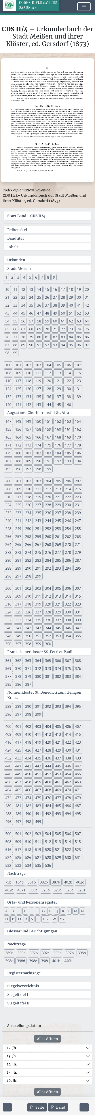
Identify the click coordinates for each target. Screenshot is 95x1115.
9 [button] (54, 277)
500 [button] (8, 833)
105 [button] (58, 365)
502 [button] (28, 833)
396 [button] (8, 714)
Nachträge (16, 873)
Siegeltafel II (18, 1003)
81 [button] (47, 337)
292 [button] (48, 568)
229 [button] (58, 504)
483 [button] (38, 805)
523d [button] (69, 890)
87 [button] (7, 345)
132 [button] (8, 396)
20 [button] (87, 289)
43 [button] (7, 313)
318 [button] (28, 604)
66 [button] (15, 329)
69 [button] (39, 329)
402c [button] (80, 882)
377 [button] (8, 676)
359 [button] (38, 643)
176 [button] (58, 445)
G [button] (43, 911)
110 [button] (28, 372)
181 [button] (28, 453)
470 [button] (68, 789)
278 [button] (68, 552)
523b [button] (46, 890)
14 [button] (39, 289)
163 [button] (8, 437)
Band (60, 1107)
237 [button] (58, 512)
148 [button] (18, 421)
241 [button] (18, 520)
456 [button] (8, 782)
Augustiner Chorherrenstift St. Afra (38, 412)
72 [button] (63, 329)
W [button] (54, 919)
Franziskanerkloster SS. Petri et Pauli (39, 652)
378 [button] (18, 676)
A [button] (6, 911)
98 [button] (7, 352)
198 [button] (38, 469)
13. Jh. (12, 1056)
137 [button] (58, 396)
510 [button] (28, 841)
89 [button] (23, 345)
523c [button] (57, 890)
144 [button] (48, 404)
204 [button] (48, 481)
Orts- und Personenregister (32, 902)
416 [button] (8, 742)
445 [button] (58, 766)
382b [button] (44, 882)
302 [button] (28, 588)
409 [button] (18, 734)
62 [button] (71, 321)
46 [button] (31, 313)
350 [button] (28, 635)
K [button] (63, 911)
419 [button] (38, 742)
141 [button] (18, 404)
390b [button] (21, 952)
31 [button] (87, 297)
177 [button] (68, 445)
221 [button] (58, 497)
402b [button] (68, 882)
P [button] (13, 919)
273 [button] (18, 552)
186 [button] (78, 453)
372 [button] (38, 668)
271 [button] (78, 544)
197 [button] (28, 469)
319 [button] (38, 604)
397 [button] (18, 714)
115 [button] (78, 372)
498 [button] (28, 821)
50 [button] (63, 313)
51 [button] (71, 313)
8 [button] (48, 277)
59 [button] (47, 321)
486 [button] (68, 805)
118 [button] (28, 380)
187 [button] (8, 461)
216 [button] (8, 497)
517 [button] (18, 849)
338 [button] (68, 620)
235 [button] (38, 512)
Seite (39, 1107)
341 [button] (18, 628)
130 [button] (68, 388)
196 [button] (18, 469)
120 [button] (48, 380)
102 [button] (28, 365)
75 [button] (87, 329)
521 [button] (58, 849)
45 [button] (23, 313)
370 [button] (18, 668)
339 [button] (78, 620)
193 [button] (68, 461)
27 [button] (55, 297)
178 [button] (78, 445)
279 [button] (78, 552)
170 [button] (78, 437)
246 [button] (68, 520)
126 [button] (28, 388)
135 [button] (38, 396)
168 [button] (58, 437)
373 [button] (48, 668)
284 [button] (48, 560)
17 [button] (63, 289)
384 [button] (78, 676)
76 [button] (7, 337)
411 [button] (38, 734)
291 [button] (38, 568)
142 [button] (28, 404)
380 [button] (38, 676)
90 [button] (31, 345)
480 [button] (8, 805)
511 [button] (38, 841)
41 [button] (79, 305)
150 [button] (38, 421)
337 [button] (58, 620)
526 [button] (28, 857)
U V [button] (46, 919)
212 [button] (48, 489)
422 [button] (68, 742)
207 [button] (78, 481)
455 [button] (78, 774)
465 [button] (18, 789)
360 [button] (48, 643)
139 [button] (78, 396)
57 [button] (31, 321)
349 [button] (18, 635)
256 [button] (8, 536)
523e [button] (82, 890)
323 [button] (78, 604)
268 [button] (48, 544)
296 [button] (8, 576)
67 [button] (23, 329)
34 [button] (23, 305)
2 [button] (12, 277)
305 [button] (58, 588)
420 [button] (48, 742)
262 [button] (68, 536)
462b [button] (9, 890)
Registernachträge (24, 973)
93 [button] (55, 345)
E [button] (31, 911)
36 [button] (39, 305)
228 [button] (48, 504)
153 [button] (68, 421)
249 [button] (18, 528)
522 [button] (68, 849)
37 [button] (47, 305)
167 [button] (48, 437)
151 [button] (48, 421)
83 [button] (63, 337)
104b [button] (19, 882)
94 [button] (63, 345)
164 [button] (18, 437)
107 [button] (78, 365)
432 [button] (8, 758)
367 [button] (68, 660)
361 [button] (8, 660)
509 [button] (18, 841)
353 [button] (58, 635)
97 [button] (87, 345)
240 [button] (8, 520)
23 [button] (23, 297)
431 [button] (78, 750)
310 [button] (28, 596)
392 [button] (48, 706)
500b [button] (33, 890)
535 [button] (38, 865)
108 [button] (8, 372)
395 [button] (78, 706)
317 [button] (18, 604)
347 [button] (78, 628)
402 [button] (28, 726)
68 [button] (31, 329)
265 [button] (18, 544)
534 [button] (28, 865)
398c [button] (9, 960)
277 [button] (58, 552)
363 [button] (28, 660)
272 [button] (8, 552)
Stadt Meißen (19, 268)
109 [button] (18, 372)
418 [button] (28, 742)
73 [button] (71, 329)
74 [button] (79, 329)
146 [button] (68, 404)
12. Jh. (12, 1048)
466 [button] (28, 789)
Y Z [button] (62, 919)
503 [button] (38, 833)
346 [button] (68, 628)
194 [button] (78, 461)
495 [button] (78, 813)
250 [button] (28, 528)
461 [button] (58, 782)
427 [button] (38, 750)
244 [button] (48, 520)
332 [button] (8, 620)
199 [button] (48, 469)
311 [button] (38, 596)
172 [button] (18, 445)
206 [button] (68, 481)
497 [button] (18, 821)
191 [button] (48, 461)
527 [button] (38, 857)
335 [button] (38, 620)
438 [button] (68, 758)
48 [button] (47, 313)
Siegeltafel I (17, 994)
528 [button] (48, 857)
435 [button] (38, 758)
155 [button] (8, 429)
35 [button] (31, 305)
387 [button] (28, 684)
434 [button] (28, 758)
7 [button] (42, 277)
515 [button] (78, 841)
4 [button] (24, 277)
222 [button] (68, 497)
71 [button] (55, 329)
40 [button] (71, 305)
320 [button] (48, 604)
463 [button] (78, 782)
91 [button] (39, 345)
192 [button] (58, 461)
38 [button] (55, 305)
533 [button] (18, 865)
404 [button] (48, 726)
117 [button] (18, 380)
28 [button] (63, 297)
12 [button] (23, 289)
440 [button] (8, 766)
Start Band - (26, 216)
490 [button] (28, 813)
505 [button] (58, 833)
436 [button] (48, 758)
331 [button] (78, 612)
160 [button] (58, 429)
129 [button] (58, 388)
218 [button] (28, 497)
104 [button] (48, 365)
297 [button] (18, 576)
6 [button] (36, 277)
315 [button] (78, 596)
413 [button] (58, 734)
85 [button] (79, 337)
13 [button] (31, 289)
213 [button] (58, 489)
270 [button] (68, 544)
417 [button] (18, 742)
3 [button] (18, 277)
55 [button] (15, 321)
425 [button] (18, 750)
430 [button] (68, 750)
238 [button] (68, 512)
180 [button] (18, 453)
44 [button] (15, 313)
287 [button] (78, 560)
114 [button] (68, 372)
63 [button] (79, 321)
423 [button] (78, 742)
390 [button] (28, 706)
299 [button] (38, 576)
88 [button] (15, 345)
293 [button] (58, 568)
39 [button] (63, 305)
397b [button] (70, 952)
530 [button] (68, 857)
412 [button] (48, 734)
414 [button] (68, 734)
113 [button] (58, 372)
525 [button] (18, 857)
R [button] (26, 919)
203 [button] (38, 481)
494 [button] (68, 813)
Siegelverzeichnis (23, 986)
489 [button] (18, 813)
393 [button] (58, 706)
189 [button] (28, 461)
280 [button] (8, 560)
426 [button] (28, 750)
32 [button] (7, 305)
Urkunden (16, 260)
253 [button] (58, 528)
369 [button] (8, 668)
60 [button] (55, 321)
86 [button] (87, 337)
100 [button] (8, 365)
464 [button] (8, 789)
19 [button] (79, 289)
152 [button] (58, 421)
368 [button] (78, 660)
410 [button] (28, 734)
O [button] (6, 919)
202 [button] (28, 481)
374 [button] (58, 668)
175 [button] (48, 445)
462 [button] (68, 782)
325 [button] (18, 612)
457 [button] (18, 782)
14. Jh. (12, 1064)
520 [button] (48, 849)
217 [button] (18, 497)
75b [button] (8, 882)
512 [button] (48, 841)
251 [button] (38, 528)
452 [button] (48, 774)
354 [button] (68, 635)
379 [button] (28, 676)
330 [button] (68, 612)
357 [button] (18, 643)
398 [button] (28, 714)
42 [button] (87, 305)
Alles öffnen (47, 1039)
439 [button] (78, 758)
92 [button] (47, 345)
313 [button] (58, 596)
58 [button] (39, 321)
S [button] (32, 919)
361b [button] (32, 882)
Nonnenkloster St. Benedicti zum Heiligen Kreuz (44, 695)
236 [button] (48, 512)
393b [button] (57, 952)
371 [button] (28, 668)
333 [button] (18, 620)
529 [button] (58, 857)
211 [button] (38, 489)
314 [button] (68, 596)
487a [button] (21, 890)
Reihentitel (17, 230)
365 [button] (48, 660)
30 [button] (79, 297)
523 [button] (78, 849)
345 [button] (58, 628)
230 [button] (68, 504)
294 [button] (68, 568)
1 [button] (6, 277)
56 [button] (23, 321)
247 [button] (78, 520)
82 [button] (55, 337)
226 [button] (28, 504)
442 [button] (28, 766)
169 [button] (68, 437)
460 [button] (48, 782)
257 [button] (18, 536)
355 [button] (78, 635)
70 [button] (47, 329)
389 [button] (18, 706)
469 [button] (58, 789)
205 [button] (58, 481)
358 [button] (28, 643)
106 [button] (68, 365)
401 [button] (18, 726)
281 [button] (18, 560)
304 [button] (48, 588)
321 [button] (58, 604)
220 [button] (48, 497)
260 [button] (48, 536)
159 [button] (48, 429)
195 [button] (8, 469)
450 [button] (28, 774)
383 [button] (68, 676)
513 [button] (58, 841)
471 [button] (78, 789)
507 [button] (78, 833)
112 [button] (48, 372)
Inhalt (12, 247)
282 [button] (28, 560)
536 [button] (48, 865)
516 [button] (8, 849)
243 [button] (38, 520)
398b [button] (82, 952)
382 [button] (58, 676)
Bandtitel (15, 238)
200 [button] (8, 481)
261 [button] (58, 536)
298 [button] (28, 576)
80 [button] (39, 337)
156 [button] (18, 429)
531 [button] (78, 857)
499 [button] (38, 821)
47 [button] (39, 313)
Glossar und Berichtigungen (32, 931)
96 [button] (79, 345)
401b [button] (56, 960)
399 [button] (38, 714)
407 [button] (78, 726)
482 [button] (28, 805)
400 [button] (8, 726)
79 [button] (31, 337)
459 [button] (38, 782)
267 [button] (38, 544)
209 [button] (18, 489)
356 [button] (8, 643)
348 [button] (8, 635)
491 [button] (38, 813)
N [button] (82, 911)
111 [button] (38, 372)
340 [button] (8, 628)
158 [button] (38, 429)
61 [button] (63, 321)
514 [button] (68, 841)
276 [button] (48, 552)
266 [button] (28, 544)
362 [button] (18, 660)
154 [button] (78, 421)
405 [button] (58, 726)
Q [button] (19, 919)
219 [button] (38, 497)
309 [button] (18, 596)
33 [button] (15, 305)
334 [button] (28, 620)
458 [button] (28, 782)
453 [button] (58, 774)
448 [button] (8, 774)
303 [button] (38, 588)
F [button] (37, 911)
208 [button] (8, 489)
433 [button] (18, 758)
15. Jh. (12, 1072)
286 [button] (68, 560)
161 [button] (68, 429)
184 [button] (58, 453)
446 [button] (68, 766)
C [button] (19, 911)
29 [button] (71, 297)
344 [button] (48, 628)
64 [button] (87, 321)
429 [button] (58, 750)
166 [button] (38, 437)
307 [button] (78, 588)
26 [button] (47, 297)
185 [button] (68, 453)
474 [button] (28, 797)
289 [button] (18, 568)
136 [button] (48, 396)
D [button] (25, 911)
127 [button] (38, 388)
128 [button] (48, 388)
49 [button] (55, 313)
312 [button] (48, 596)
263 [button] (78, 536)
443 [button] (38, 766)
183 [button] (48, 453)
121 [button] (58, 380)
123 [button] (78, 380)
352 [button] (48, 635)
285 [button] (58, 560)
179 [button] (8, 453)
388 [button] (8, 706)
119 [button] (38, 380)
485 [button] (58, 805)
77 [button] (15, 337)
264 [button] (8, 544)
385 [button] (8, 684)
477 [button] (58, 797)
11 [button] (15, 289)
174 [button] (38, 445)
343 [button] (38, 628)
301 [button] (18, 588)
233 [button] (18, 512)
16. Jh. (12, 1080)
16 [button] (55, 289)
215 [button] (78, 489)
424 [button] (8, 750)
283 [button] (38, 560)
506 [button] (68, 833)
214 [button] (68, 489)
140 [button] (8, 404)
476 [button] (48, 797)
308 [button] (8, 596)
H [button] (50, 911)
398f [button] (44, 960)
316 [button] (8, 604)
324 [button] (8, 612)
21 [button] (7, 297)
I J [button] (56, 911)
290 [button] (28, 568)
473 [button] (18, 797)
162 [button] (78, 429)
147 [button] (8, 421)
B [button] (12, 911)
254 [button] (68, 528)
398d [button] (21, 960)
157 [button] (28, 429)
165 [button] (28, 437)
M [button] (75, 911)
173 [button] (28, 445)
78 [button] (23, 337)
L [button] (69, 911)
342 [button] (28, 628)
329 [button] (58, 612)
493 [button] (58, 813)
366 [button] (58, 660)
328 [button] (48, 612)
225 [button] (18, 504)
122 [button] (68, 380)
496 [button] (8, 821)
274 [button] (28, 552)
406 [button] (68, 726)
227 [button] (38, 504)
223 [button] (78, 497)
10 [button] (7, 289)
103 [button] (38, 365)
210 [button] (28, 489)
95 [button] (71, 345)
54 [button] (7, 321)
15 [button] (47, 289)
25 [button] (39, 297)
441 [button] (18, 766)
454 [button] (68, 774)
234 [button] (28, 512)
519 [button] (38, 849)
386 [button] (18, 684)
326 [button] (28, 612)
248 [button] (8, 528)
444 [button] (48, 766)
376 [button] (78, 668)
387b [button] (56, 882)
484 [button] (48, 805)
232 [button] (8, 512)
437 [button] (58, 758)
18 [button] (71, 289)
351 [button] (38, 635)
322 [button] (68, 604)
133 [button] (18, 396)
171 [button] (8, 445)
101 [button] (18, 365)
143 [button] (38, 404)
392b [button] (34, 952)
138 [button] (68, 396)
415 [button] (78, 734)
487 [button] (78, 805)
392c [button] (45, 952)
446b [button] (68, 960)
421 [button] (58, 742)
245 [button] (58, 520)
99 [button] (15, 352)
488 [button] (8, 813)
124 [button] (8, 388)
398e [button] (33, 960)
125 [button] (18, 388)
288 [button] (8, 568)
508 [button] (8, 841)
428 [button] (48, 750)
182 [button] (38, 453)
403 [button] (38, 726)
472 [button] (8, 797)
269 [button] (58, 544)
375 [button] (68, 668)
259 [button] (38, 536)
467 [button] (38, 789)
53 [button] (87, 313)
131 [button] (78, 388)
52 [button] (79, 313)
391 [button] (38, 706)
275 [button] (38, 552)
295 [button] (78, 568)
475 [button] (38, 797)
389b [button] (9, 952)
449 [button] (18, 774)
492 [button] (48, 813)
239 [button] (78, 512)
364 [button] (38, 660)
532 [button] (8, 865)
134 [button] (28, 396)
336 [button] (48, 620)
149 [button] (28, 421)
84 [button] (71, 337)
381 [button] (48, 676)
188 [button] (18, 461)
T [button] (38, 919)
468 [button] (48, 789)
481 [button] (18, 805)
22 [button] (15, 297)
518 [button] (28, 849)
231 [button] (78, 504)
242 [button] (28, 520)
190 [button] (38, 461)
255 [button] (78, 528)
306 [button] (68, 588)
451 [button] (38, 774)
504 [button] (48, 833)
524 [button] (8, 857)
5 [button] (30, 277)
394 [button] (68, 706)
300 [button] (8, 588)
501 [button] (18, 833)
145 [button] (58, 404)
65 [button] (7, 329)
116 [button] (8, 380)
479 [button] (78, 797)
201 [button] (18, 481)
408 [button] (8, 734)
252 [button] (48, 528)
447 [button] (78, 766)
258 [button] (28, 536)
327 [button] (38, 612)
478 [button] (68, 797)
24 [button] (31, 297)
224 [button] (8, 504)
